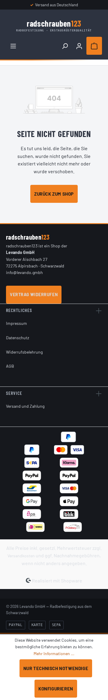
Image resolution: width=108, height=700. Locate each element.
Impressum (16, 323)
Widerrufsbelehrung (24, 351)
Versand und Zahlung (25, 406)
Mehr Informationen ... (54, 653)
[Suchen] (65, 46)
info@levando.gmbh (24, 272)
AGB (10, 366)
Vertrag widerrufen (34, 294)
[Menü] (13, 46)
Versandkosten (21, 555)
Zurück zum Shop (54, 194)
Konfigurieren (55, 688)
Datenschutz (17, 337)
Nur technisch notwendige (55, 668)
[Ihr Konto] (79, 46)
